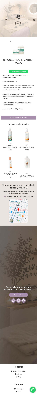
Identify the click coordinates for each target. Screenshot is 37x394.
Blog (19, 377)
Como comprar (19, 389)
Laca (12, 75)
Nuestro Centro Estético (19, 371)
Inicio (4, 75)
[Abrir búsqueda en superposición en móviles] (6, 19)
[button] (2, 19)
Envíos (19, 392)
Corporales (18, 75)
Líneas (8, 75)
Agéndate (19, 374)
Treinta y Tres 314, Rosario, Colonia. (20, 196)
